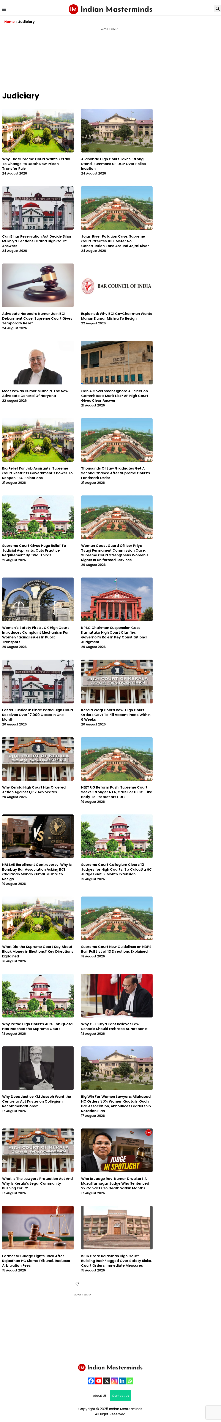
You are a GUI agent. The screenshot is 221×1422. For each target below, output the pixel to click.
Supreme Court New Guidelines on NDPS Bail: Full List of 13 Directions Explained (116, 949)
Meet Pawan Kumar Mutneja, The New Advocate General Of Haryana (35, 393)
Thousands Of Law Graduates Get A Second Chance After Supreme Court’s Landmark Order (115, 473)
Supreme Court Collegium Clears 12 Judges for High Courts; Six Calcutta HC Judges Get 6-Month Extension (116, 869)
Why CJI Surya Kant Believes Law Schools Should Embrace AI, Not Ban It (114, 1026)
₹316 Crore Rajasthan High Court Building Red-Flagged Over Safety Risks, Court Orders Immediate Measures (116, 1261)
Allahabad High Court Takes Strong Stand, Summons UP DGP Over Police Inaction (113, 164)
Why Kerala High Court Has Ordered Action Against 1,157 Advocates (34, 790)
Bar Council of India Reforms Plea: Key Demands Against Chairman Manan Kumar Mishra (35, 1338)
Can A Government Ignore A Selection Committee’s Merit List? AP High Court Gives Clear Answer (114, 396)
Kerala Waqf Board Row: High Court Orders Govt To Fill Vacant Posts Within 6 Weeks (115, 715)
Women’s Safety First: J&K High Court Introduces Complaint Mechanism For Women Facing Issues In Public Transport (35, 634)
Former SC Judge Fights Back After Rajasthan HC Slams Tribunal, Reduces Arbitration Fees (36, 1261)
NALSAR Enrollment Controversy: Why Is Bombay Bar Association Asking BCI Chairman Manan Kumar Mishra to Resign (37, 871)
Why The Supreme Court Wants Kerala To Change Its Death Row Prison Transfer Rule (36, 164)
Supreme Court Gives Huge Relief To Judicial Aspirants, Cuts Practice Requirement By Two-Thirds (34, 550)
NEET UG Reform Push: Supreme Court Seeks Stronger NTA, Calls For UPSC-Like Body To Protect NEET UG (116, 792)
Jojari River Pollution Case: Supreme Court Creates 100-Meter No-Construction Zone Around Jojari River (115, 241)
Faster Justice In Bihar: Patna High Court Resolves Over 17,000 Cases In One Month (37, 715)
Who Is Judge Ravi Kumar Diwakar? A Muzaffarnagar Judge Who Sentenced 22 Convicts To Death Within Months (115, 1183)
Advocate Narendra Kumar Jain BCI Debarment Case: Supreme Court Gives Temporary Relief (37, 318)
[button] (3, 9)
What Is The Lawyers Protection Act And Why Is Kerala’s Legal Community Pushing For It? (37, 1183)
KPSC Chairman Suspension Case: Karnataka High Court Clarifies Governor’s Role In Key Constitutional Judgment (114, 634)
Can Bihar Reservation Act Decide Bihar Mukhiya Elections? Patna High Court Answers (37, 241)
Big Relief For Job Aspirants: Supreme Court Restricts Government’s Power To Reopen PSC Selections (37, 473)
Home (9, 21)
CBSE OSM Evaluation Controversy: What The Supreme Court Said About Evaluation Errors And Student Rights (113, 1379)
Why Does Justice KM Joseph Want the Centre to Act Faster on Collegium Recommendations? (36, 1101)
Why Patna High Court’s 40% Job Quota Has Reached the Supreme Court (37, 1026)
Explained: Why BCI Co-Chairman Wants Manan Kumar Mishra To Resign (116, 316)
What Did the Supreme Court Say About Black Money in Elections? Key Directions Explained (37, 951)
